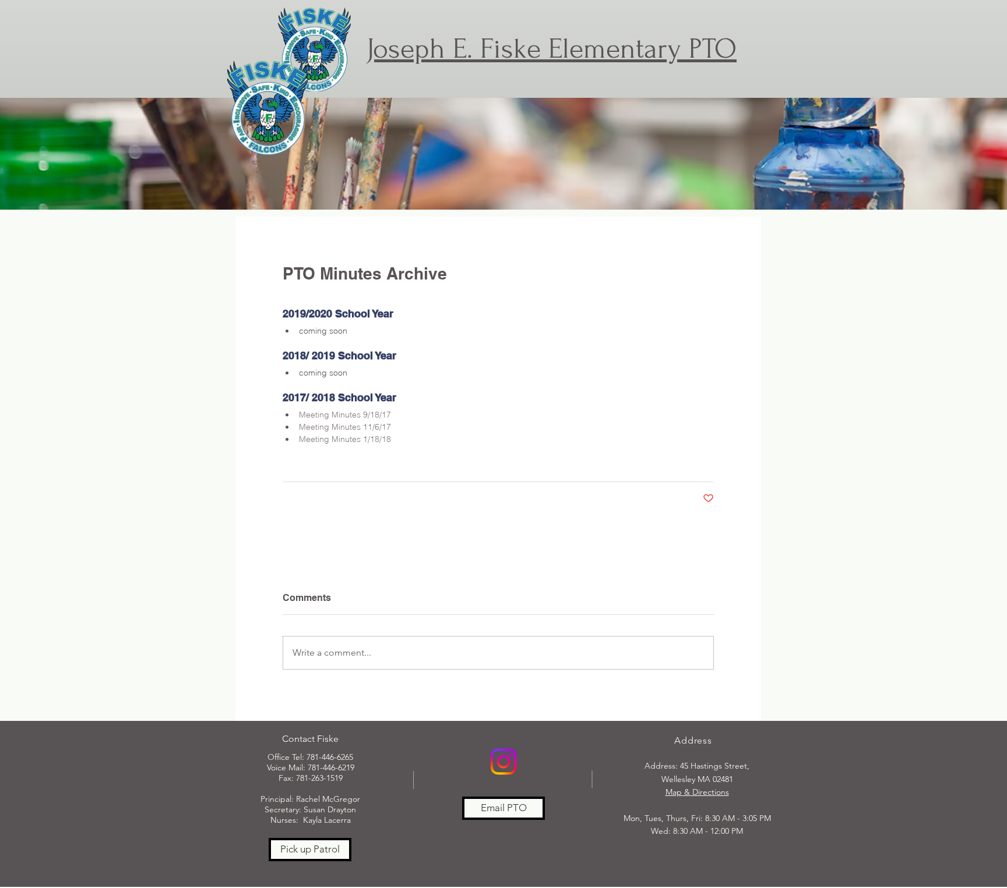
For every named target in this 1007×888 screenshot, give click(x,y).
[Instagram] (503, 761)
